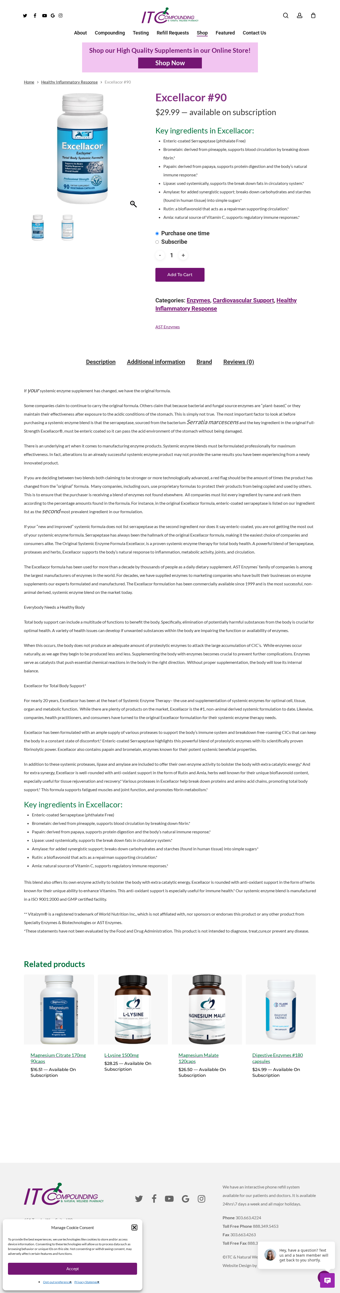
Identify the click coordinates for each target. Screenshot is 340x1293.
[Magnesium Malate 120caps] (207, 1009)
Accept (72, 1268)
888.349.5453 (265, 1226)
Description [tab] (101, 362)
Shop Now (170, 63)
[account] (299, 15)
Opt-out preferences (57, 1282)
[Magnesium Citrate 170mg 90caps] (59, 1009)
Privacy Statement (86, 1282)
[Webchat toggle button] (327, 1280)
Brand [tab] (204, 362)
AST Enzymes (167, 326)
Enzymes (198, 300)
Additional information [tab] (156, 362)
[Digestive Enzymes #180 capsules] (281, 1009)
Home (29, 82)
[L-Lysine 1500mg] (133, 1009)
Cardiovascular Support (243, 300)
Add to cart (180, 274)
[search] (286, 15)
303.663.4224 (248, 1217)
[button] (134, 1227)
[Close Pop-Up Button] (332, 1235)
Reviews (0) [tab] (238, 362)
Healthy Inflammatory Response (69, 82)
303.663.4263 (243, 1234)
